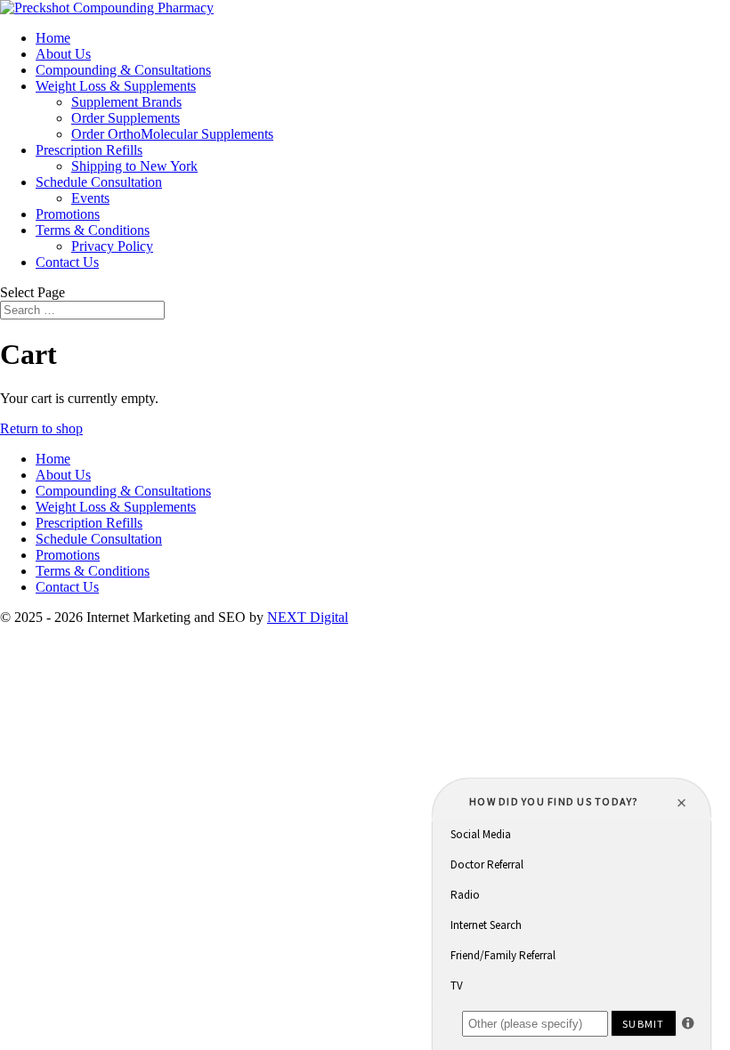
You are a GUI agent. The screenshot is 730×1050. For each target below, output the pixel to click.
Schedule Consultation (99, 182)
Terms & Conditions (93, 230)
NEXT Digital (307, 617)
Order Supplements (125, 117)
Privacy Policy (112, 246)
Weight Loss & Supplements (116, 85)
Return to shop (41, 428)
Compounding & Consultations (123, 69)
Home (53, 37)
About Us (63, 53)
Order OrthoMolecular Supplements (172, 133)
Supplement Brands (126, 101)
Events (90, 198)
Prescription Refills (89, 150)
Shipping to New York (134, 166)
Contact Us (67, 262)
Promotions (68, 214)
